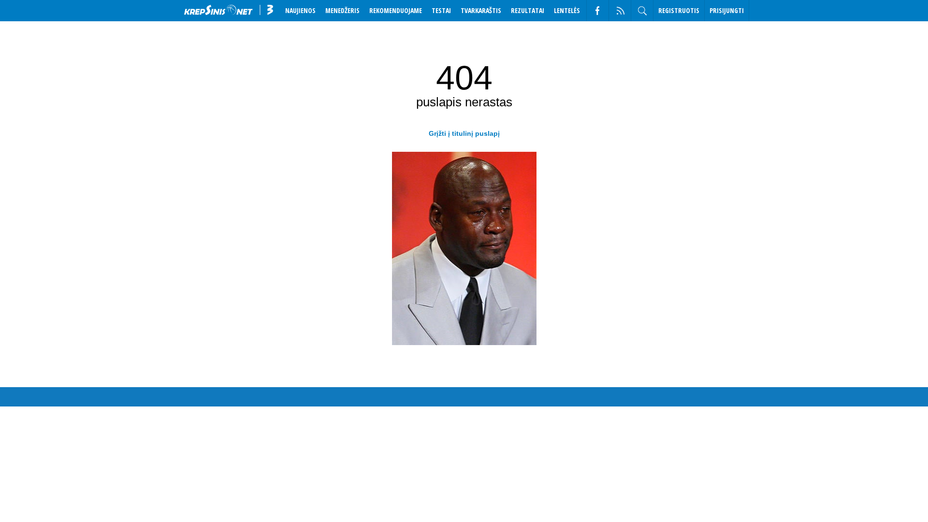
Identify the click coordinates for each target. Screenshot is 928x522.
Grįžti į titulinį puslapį (464, 133)
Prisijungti (727, 10)
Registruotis (678, 10)
